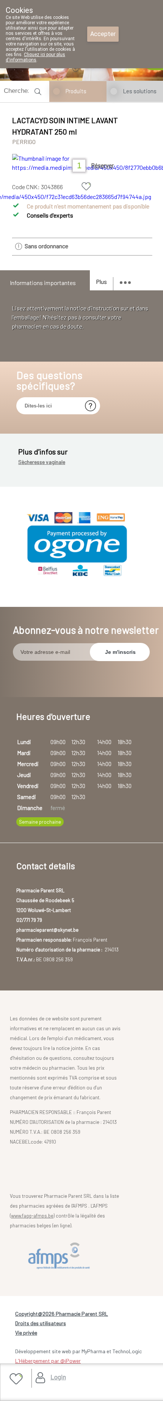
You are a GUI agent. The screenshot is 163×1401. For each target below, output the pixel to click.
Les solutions (140, 91)
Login (58, 1377)
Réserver (102, 165)
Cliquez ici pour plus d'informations (35, 57)
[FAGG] (61, 1256)
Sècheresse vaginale (41, 462)
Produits (76, 91)
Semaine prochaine (40, 822)
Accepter (103, 34)
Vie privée (26, 1332)
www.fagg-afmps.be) (33, 1216)
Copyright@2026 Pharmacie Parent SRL (61, 1313)
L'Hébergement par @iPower (48, 1360)
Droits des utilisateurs (40, 1323)
